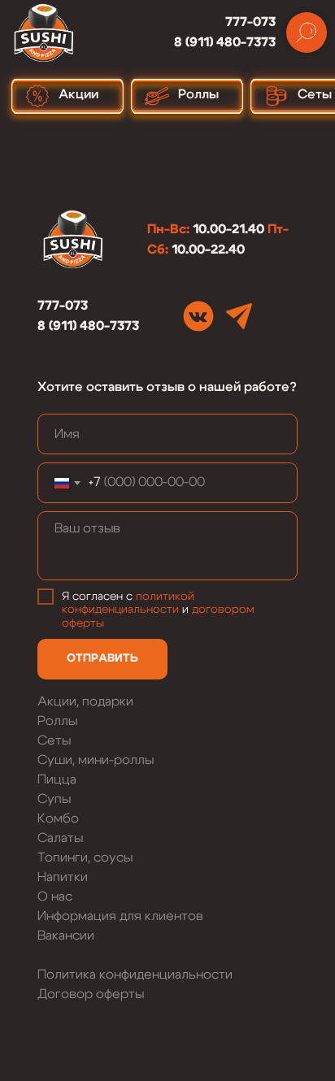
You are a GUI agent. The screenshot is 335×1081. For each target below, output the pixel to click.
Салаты (60, 837)
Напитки (62, 876)
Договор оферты (90, 994)
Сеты (54, 740)
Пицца (56, 779)
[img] (198, 316)
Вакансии (65, 935)
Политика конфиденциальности (135, 974)
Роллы (57, 720)
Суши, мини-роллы (95, 759)
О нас (54, 896)
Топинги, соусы (85, 857)
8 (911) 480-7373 (225, 42)
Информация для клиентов (120, 916)
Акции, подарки (85, 701)
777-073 (250, 21)
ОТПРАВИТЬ (102, 658)
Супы (54, 798)
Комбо (58, 818)
